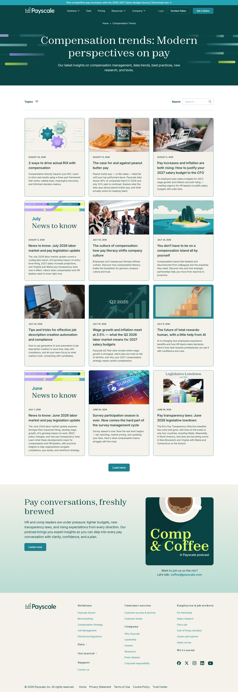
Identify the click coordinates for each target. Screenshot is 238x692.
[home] (39, 11)
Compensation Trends (124, 23)
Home (105, 23)
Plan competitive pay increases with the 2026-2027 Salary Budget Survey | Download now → (119, 2)
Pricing (101, 10)
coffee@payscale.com (186, 574)
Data (88, 10)
